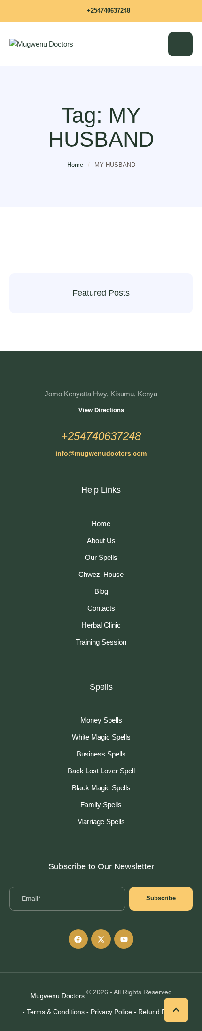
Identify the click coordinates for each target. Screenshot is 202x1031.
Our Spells (101, 557)
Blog (101, 591)
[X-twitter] (101, 939)
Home (75, 164)
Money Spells (101, 720)
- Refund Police (156, 1011)
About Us (101, 540)
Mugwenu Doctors (58, 996)
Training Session (101, 642)
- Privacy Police (109, 1011)
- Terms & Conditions (54, 1011)
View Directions (101, 410)
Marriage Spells (101, 822)
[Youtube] (124, 939)
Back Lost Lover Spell (101, 771)
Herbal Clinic (101, 625)
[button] (101, 11)
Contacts (101, 608)
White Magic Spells (101, 737)
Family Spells (101, 805)
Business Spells (101, 754)
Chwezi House (101, 574)
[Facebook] (78, 939)
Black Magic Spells (101, 788)
